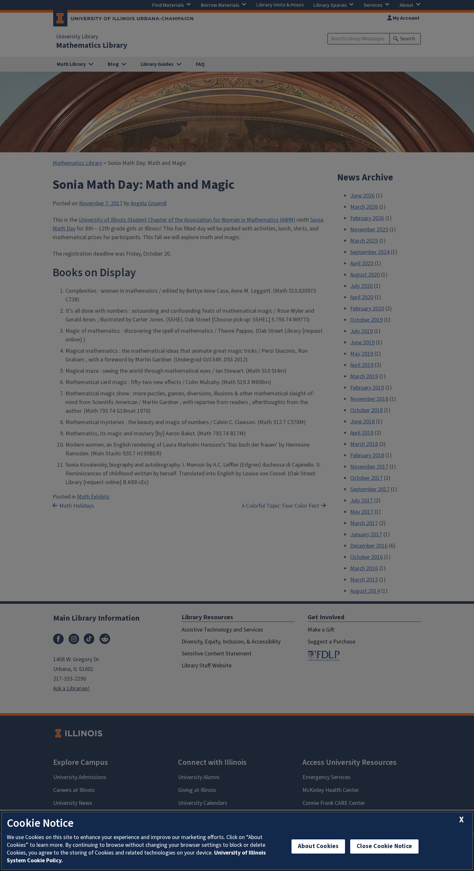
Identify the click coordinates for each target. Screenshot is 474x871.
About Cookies (318, 846)
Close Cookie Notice (384, 846)
